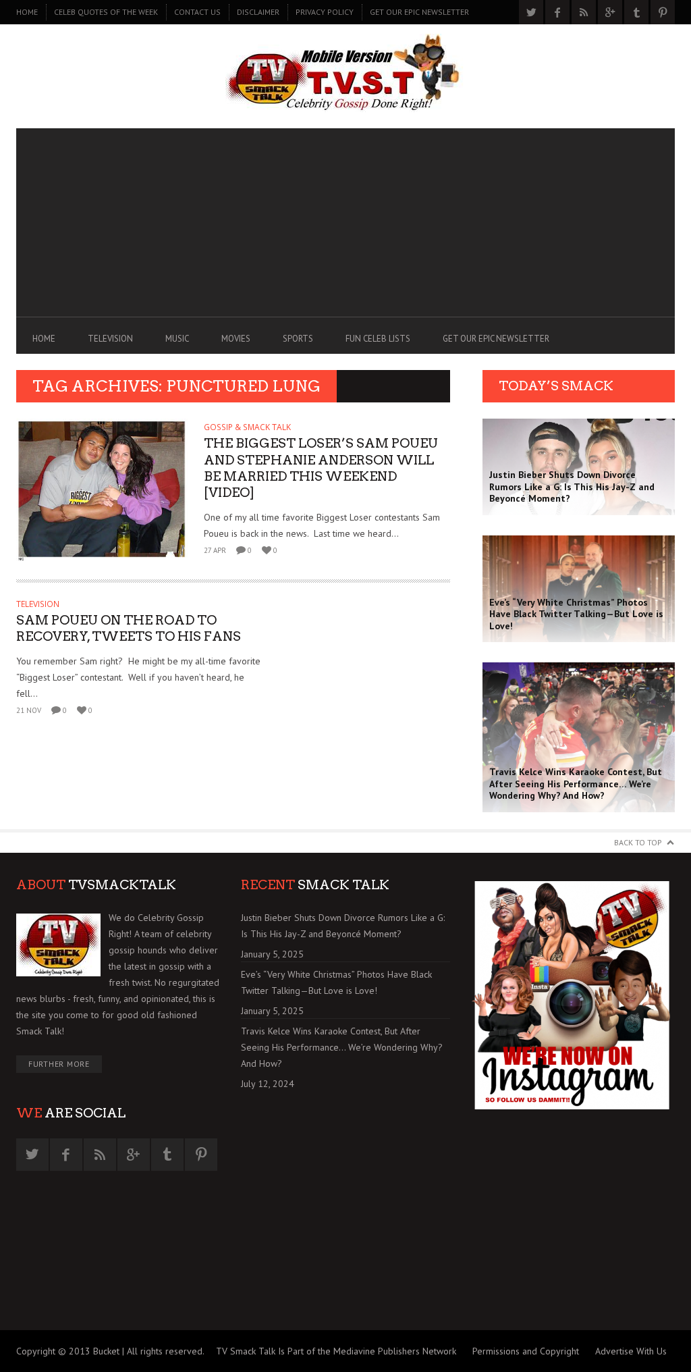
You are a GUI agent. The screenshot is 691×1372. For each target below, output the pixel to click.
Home (27, 12)
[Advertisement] (345, 222)
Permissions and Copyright (525, 1351)
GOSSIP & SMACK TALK (247, 427)
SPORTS (298, 338)
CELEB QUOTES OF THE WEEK (106, 12)
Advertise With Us (631, 1351)
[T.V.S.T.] (345, 73)
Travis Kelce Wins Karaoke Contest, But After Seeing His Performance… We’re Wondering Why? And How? (342, 1047)
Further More (59, 1064)
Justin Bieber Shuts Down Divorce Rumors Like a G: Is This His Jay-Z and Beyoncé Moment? (343, 926)
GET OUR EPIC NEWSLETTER (419, 12)
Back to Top (638, 842)
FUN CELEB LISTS (378, 338)
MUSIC (177, 338)
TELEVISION (110, 338)
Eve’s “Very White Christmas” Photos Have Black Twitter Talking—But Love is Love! (336, 982)
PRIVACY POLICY (325, 12)
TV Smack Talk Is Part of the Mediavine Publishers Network (336, 1351)
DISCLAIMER (258, 12)
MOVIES (235, 338)
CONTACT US (197, 12)
